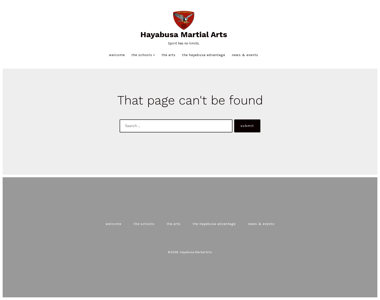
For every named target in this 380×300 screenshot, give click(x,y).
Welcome (117, 55)
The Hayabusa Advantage (203, 55)
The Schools (142, 55)
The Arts (168, 55)
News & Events (245, 55)
